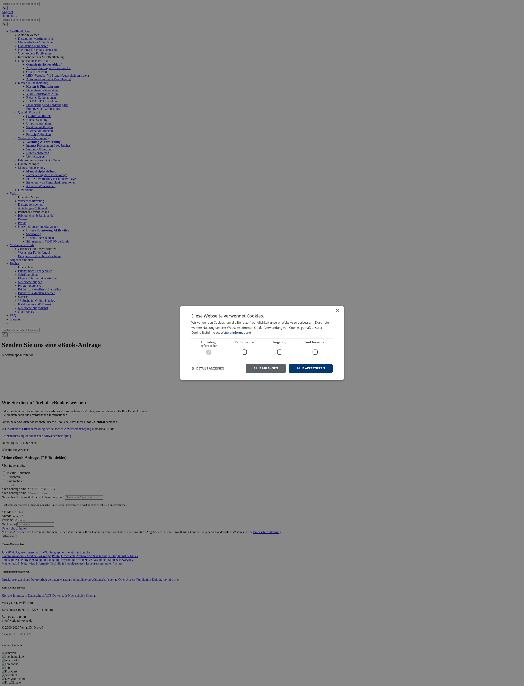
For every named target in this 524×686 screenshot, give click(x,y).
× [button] (337, 310)
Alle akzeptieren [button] (311, 368)
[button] (207, 368)
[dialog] (262, 343)
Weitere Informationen (237, 333)
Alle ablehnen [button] (266, 368)
